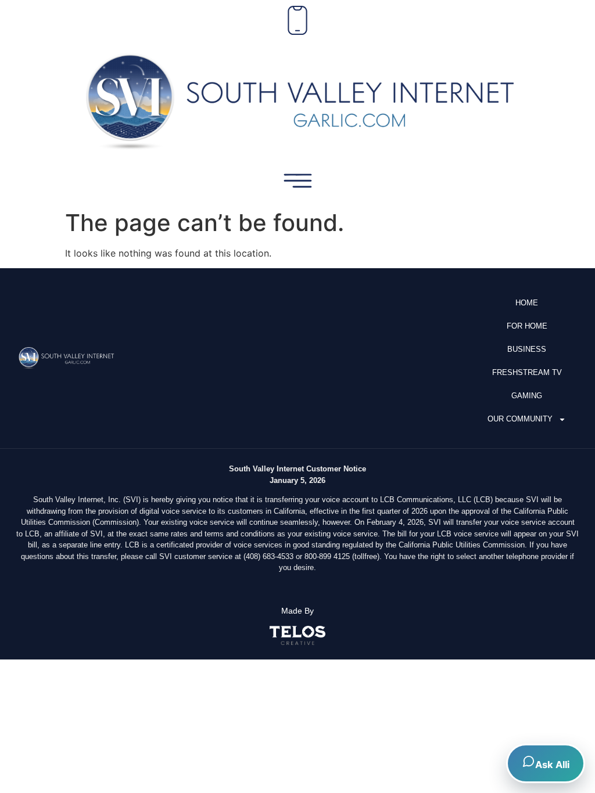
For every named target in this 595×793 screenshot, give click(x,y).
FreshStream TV (527, 372)
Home (526, 302)
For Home (527, 326)
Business (526, 349)
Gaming (526, 395)
